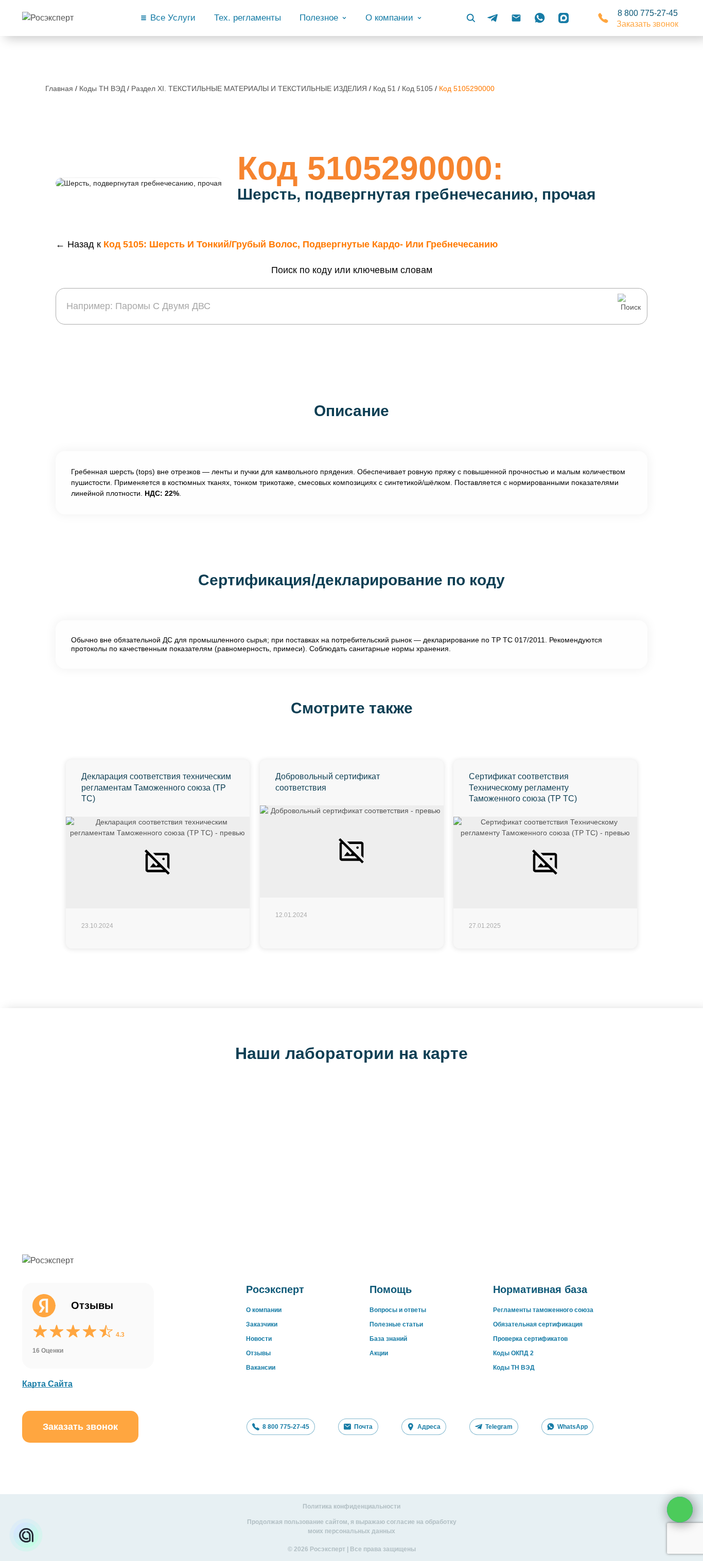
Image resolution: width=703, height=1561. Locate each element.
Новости (259, 1338)
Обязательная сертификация (538, 1324)
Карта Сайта (47, 1383)
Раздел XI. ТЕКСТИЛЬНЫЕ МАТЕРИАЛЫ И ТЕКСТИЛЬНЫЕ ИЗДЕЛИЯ (250, 88)
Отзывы (258, 1353)
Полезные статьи (396, 1324)
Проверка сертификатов (530, 1338)
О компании (264, 1310)
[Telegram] (492, 18)
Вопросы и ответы (398, 1310)
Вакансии (260, 1367)
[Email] (516, 18)
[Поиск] (471, 18)
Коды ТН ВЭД (102, 88)
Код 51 (385, 88)
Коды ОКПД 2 (513, 1353)
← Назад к (277, 244)
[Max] (563, 18)
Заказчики (261, 1324)
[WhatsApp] (540, 18)
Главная (59, 88)
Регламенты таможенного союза (543, 1310)
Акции (379, 1353)
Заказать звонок (647, 24)
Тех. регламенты (247, 18)
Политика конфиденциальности (351, 1506)
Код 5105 (418, 88)
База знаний (388, 1338)
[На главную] (63, 18)
